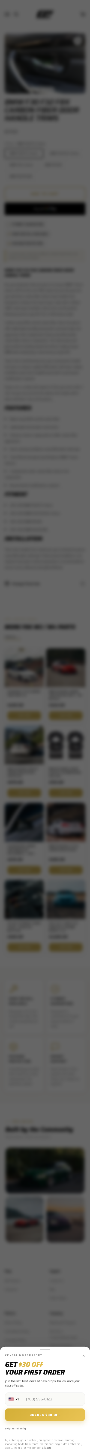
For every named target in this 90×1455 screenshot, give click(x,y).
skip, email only (15, 1428)
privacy (46, 1448)
